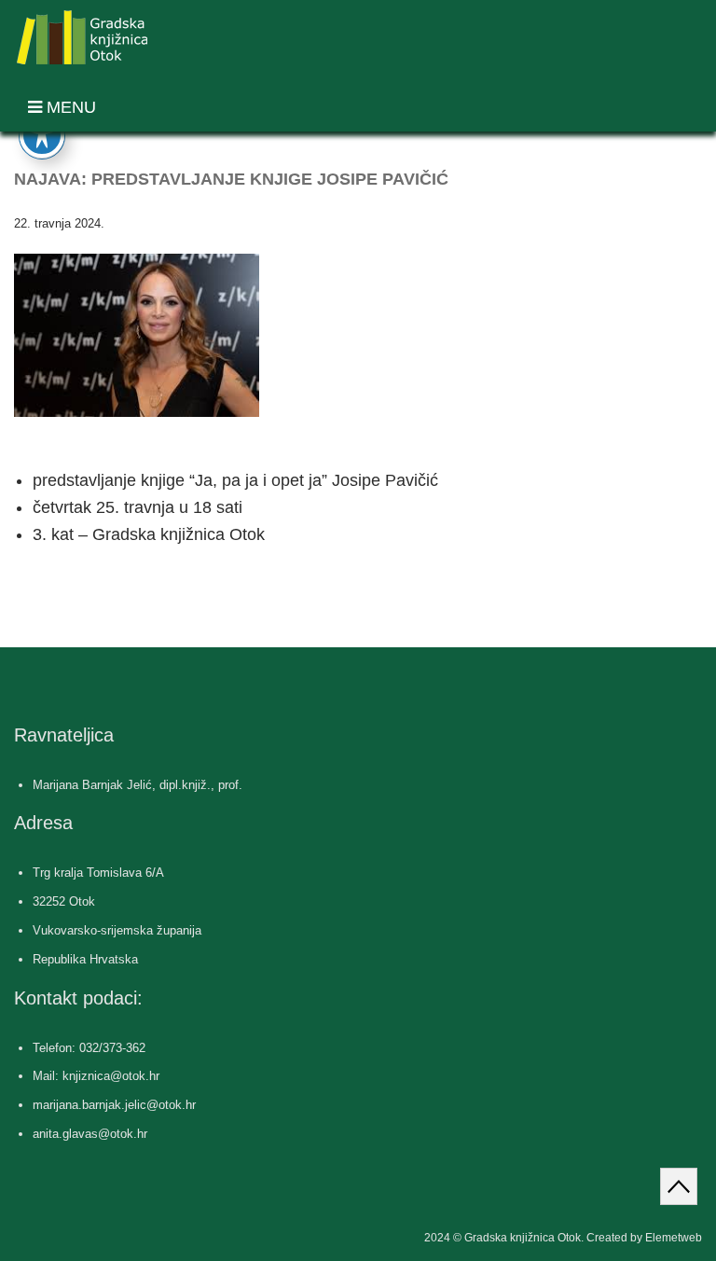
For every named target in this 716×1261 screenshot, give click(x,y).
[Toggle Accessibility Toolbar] (42, 135)
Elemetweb (673, 1237)
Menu (69, 107)
